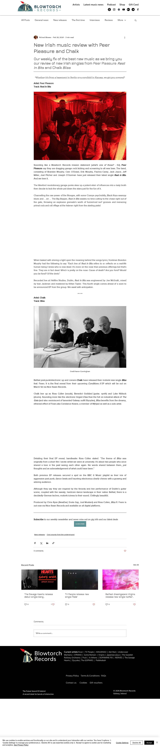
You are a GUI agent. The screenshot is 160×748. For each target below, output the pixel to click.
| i (95, 651)
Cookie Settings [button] (122, 742)
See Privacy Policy (21, 745)
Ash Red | (113, 651)
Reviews (109, 20)
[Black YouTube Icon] (123, 9)
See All (136, 565)
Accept (149, 742)
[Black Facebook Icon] (137, 9)
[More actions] (124, 37)
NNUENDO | (102, 651)
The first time (78, 20)
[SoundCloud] (133, 9)
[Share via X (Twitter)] (41, 543)
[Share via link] (53, 543)
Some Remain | (91, 654)
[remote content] (80, 233)
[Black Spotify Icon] (118, 9)
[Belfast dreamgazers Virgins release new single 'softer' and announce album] (120, 580)
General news (41, 20)
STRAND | (79, 654)
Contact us (71, 682)
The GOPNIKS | (88, 660)
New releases (60, 20)
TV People (89, 651)
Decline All (136, 742)
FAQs (103, 675)
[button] (135, 20)
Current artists (71, 651)
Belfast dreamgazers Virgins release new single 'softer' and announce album (120, 595)
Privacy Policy (72, 675)
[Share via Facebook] (35, 543)
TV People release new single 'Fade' (77, 595)
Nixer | (81, 651)
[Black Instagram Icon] (114, 9)
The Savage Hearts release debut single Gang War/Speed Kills (38, 595)
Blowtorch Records (48, 655)
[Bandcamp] (128, 9)
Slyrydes (75, 660)
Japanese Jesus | (114, 654)
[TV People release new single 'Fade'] (80, 580)
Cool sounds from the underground (60, 535)
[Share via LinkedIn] (47, 543)
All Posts (25, 20)
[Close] (157, 742)
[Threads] (109, 9)
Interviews (95, 20)
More (120, 20)
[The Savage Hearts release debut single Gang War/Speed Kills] (39, 580)
